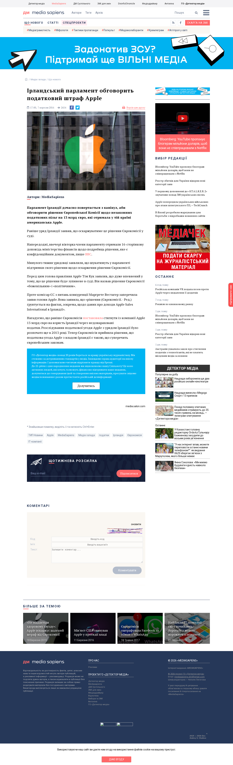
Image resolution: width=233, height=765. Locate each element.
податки (104, 435)
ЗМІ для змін (104, 3)
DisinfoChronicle (126, 3)
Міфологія (62, 30)
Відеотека (93, 696)
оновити (136, 524)
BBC (88, 254)
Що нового (33, 22)
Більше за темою (42, 606)
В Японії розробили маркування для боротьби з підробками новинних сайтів (180, 214)
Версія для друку (136, 107)
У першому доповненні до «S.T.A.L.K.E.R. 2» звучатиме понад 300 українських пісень (181, 192)
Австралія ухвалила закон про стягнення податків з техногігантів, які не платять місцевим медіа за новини (180, 352)
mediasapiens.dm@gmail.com (189, 677)
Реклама (92, 667)
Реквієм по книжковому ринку (174, 304)
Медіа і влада (38, 79)
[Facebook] (72, 108)
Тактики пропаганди (86, 30)
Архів (99, 12)
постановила (93, 318)
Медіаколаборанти (131, 30)
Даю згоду (116, 759)
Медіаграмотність (39, 30)
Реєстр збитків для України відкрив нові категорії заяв (180, 182)
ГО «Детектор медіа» (193, 3)
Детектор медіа (36, 3)
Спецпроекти (74, 22)
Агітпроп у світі (178, 30)
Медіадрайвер (149, 3)
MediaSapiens (59, 3)
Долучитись (86, 386)
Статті (53, 22)
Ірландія (118, 435)
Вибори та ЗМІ (95, 698)
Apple (50, 435)
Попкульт (109, 30)
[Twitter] (78, 108)
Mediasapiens (95, 684)
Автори (76, 12)
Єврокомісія (134, 435)
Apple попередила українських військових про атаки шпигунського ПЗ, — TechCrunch (181, 203)
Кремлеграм (156, 30)
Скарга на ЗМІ (197, 22)
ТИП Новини (35, 435)
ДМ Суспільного (81, 3)
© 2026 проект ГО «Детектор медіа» (186, 674)
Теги (88, 12)
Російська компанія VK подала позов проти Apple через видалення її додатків (182, 290)
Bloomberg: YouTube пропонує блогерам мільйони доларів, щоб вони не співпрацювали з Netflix (179, 170)
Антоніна (169, 3)
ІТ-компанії (35, 441)
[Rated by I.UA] (108, 725)
